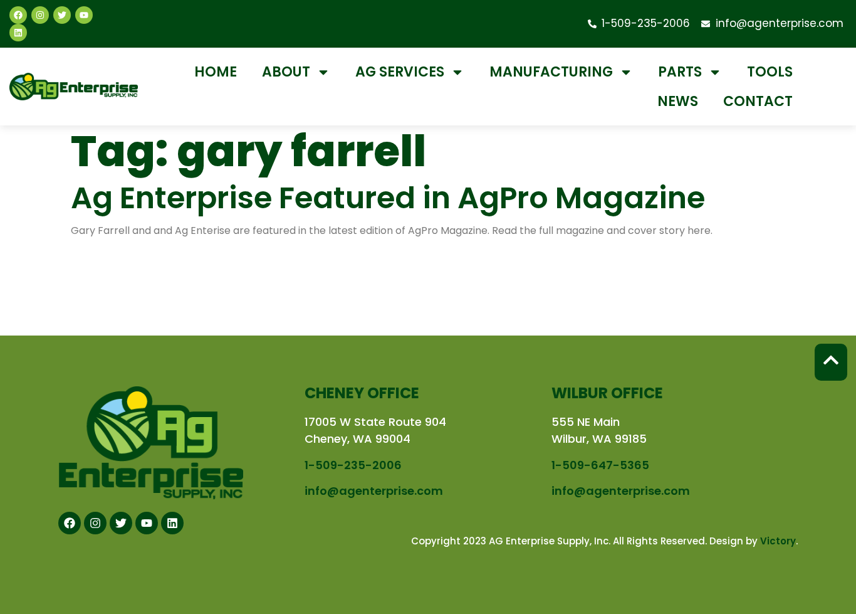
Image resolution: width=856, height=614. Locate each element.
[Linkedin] (18, 32)
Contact (758, 101)
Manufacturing (551, 72)
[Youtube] (84, 15)
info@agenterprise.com (374, 491)
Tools (770, 72)
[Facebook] (18, 15)
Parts (680, 72)
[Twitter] (62, 15)
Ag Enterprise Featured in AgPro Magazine (388, 198)
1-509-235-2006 (353, 465)
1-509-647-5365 (600, 465)
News (677, 101)
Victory (778, 541)
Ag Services (399, 72)
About (286, 72)
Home (215, 72)
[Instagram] (40, 15)
